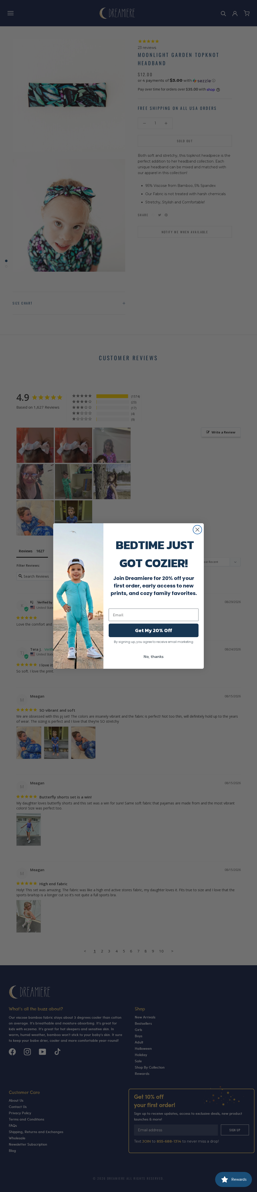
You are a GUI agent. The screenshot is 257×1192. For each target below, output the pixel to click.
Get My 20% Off (153, 630)
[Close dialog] (197, 529)
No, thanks (154, 656)
